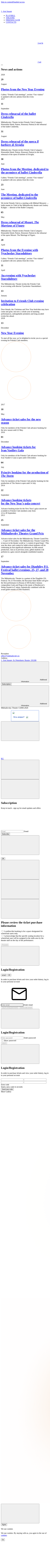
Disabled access (18, 2)
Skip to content (6, 2)
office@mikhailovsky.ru (10, 656)
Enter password (30, 1038)
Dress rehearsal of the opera (20, 143)
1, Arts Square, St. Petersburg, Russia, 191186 (18, 660)
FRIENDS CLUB (13, 20)
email (4, 975)
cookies (4, 1535)
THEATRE (10, 18)
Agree (4, 1525)
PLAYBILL (10, 16)
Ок (3, 1540)
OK (3, 859)
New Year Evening (12, 333)
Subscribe (5, 834)
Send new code (7, 1089)
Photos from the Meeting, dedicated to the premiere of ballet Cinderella (25, 171)
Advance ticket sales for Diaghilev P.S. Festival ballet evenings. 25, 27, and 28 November (25, 570)
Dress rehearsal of (20, 224)
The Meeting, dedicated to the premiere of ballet (19, 196)
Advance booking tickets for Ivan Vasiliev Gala (18, 448)
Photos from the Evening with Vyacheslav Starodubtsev (19, 251)
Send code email (26, 1008)
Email (26, 831)
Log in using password (10, 1008)
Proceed (5, 945)
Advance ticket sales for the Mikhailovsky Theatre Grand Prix (22, 531)
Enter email (28, 1005)
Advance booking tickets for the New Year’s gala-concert (20, 501)
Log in (4, 1043)
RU (2, 759)
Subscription (6, 684)
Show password (10, 1040)
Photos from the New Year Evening (22, 89)
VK (9, 975)
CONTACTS (11, 22)
